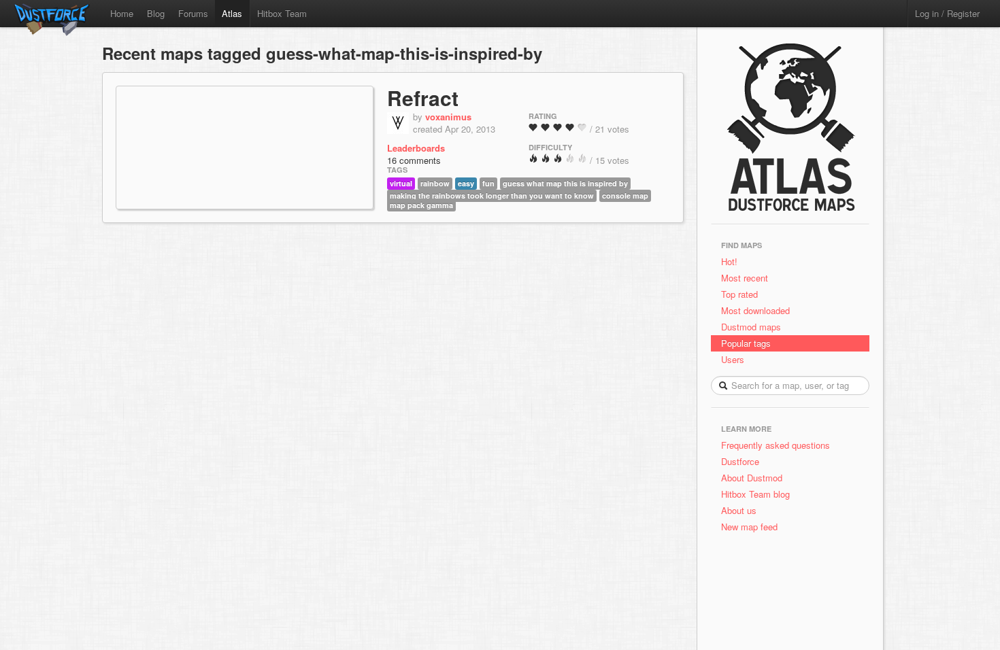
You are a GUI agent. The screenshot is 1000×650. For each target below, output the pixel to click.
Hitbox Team (282, 13)
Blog (156, 13)
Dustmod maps (751, 326)
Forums (193, 13)
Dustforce (740, 461)
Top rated (739, 294)
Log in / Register (947, 13)
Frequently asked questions (775, 445)
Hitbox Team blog (755, 494)
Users (732, 359)
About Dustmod (751, 477)
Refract (423, 97)
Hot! (729, 261)
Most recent (744, 277)
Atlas (232, 13)
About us (738, 510)
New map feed (752, 526)
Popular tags (746, 343)
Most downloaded (755, 310)
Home (121, 13)
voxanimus (448, 116)
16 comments (414, 160)
